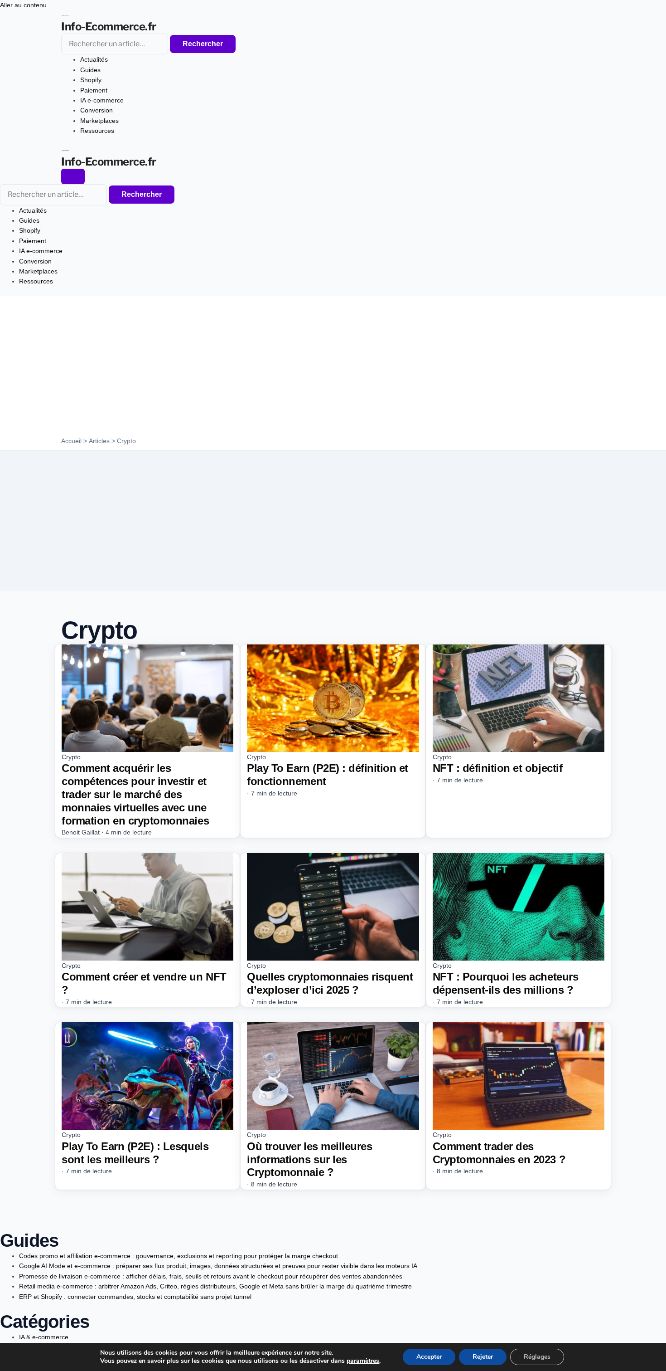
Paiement (93, 90)
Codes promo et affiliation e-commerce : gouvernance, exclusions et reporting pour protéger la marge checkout (178, 1255)
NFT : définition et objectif (498, 768)
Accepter (429, 1356)
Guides (90, 69)
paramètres (363, 1361)
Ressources (97, 130)
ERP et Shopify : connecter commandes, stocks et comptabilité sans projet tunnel (135, 1296)
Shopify (90, 79)
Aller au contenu (23, 5)
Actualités (94, 59)
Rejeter (483, 1356)
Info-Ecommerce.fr (108, 26)
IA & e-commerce (43, 1337)
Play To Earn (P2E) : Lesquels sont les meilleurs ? (135, 1153)
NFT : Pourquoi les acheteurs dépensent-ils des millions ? (506, 983)
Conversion (96, 110)
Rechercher (203, 44)
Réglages (537, 1356)
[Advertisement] (333, 368)
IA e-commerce (102, 100)
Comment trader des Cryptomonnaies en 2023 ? (499, 1153)
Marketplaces (99, 120)
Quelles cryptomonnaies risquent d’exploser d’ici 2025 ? (330, 983)
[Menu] (73, 176)
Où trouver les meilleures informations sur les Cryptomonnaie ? (309, 1159)
